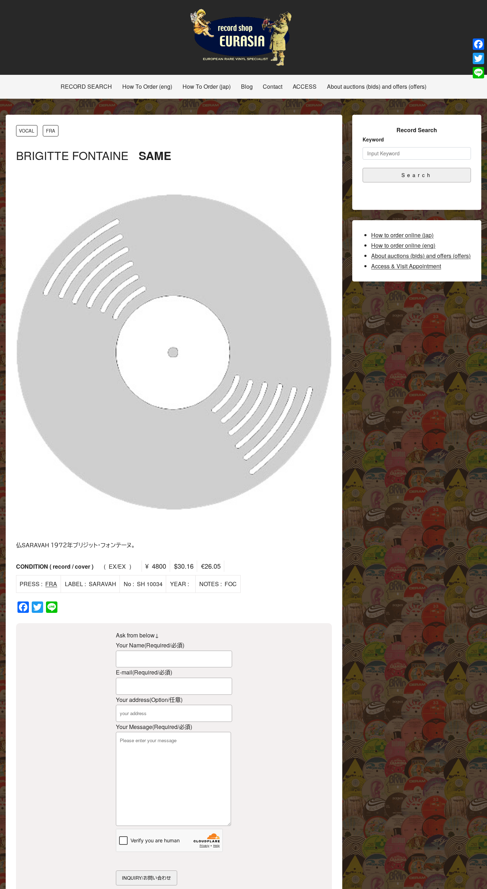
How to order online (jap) (402, 235)
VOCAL (26, 130)
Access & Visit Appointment (406, 266)
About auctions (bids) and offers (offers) (421, 256)
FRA (50, 130)
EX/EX (117, 566)
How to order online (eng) (403, 245)
